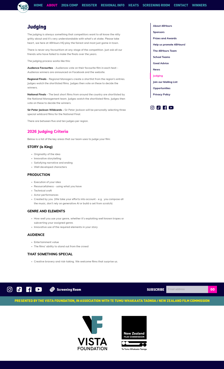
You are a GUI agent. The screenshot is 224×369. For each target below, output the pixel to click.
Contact (181, 5)
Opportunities (161, 88)
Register (89, 5)
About (52, 5)
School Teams (161, 57)
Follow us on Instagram (152, 108)
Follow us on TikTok (158, 108)
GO (212, 289)
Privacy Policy (161, 94)
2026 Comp (69, 5)
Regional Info (112, 5)
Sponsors (158, 32)
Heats (133, 5)
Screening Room (156, 5)
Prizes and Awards (165, 38)
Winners (199, 5)
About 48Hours (162, 26)
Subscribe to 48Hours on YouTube (171, 108)
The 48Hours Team (165, 51)
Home (38, 5)
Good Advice (161, 63)
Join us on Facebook (165, 108)
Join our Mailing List (165, 82)
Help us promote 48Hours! (169, 44)
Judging (158, 76)
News (156, 69)
